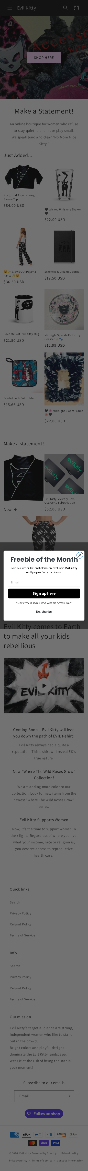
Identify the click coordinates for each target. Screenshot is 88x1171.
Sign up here (44, 593)
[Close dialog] (80, 555)
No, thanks (44, 612)
